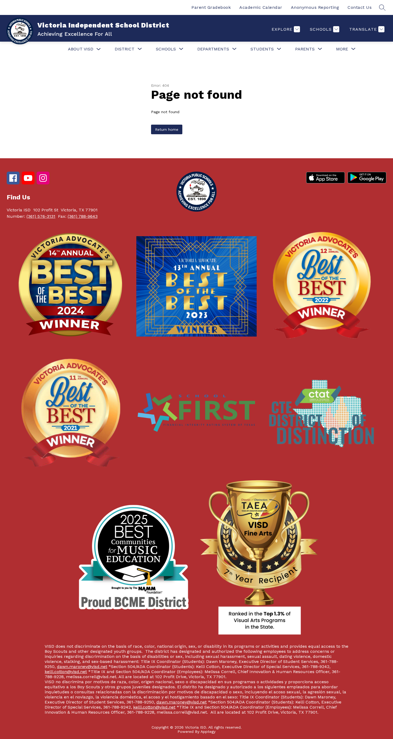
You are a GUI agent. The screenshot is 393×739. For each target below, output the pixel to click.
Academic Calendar (260, 7)
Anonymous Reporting (315, 7)
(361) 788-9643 (83, 216)
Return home (166, 129)
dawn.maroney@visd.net (82, 666)
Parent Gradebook (211, 7)
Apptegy (208, 731)
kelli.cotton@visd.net (66, 671)
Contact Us (360, 7)
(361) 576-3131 (40, 216)
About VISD (80, 49)
